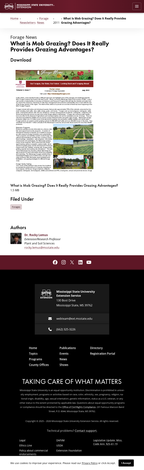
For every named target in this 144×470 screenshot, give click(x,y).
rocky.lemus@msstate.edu (41, 247)
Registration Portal (102, 353)
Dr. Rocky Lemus (36, 235)
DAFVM (60, 440)
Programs (35, 359)
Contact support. (86, 431)
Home (14, 18)
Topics (33, 353)
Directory (96, 348)
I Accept (126, 463)
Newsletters (28, 23)
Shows (64, 365)
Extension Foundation (69, 450)
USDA (59, 445)
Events (64, 353)
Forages (16, 206)
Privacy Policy (89, 463)
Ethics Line (25, 445)
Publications (68, 348)
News (63, 359)
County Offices (39, 365)
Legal (22, 440)
